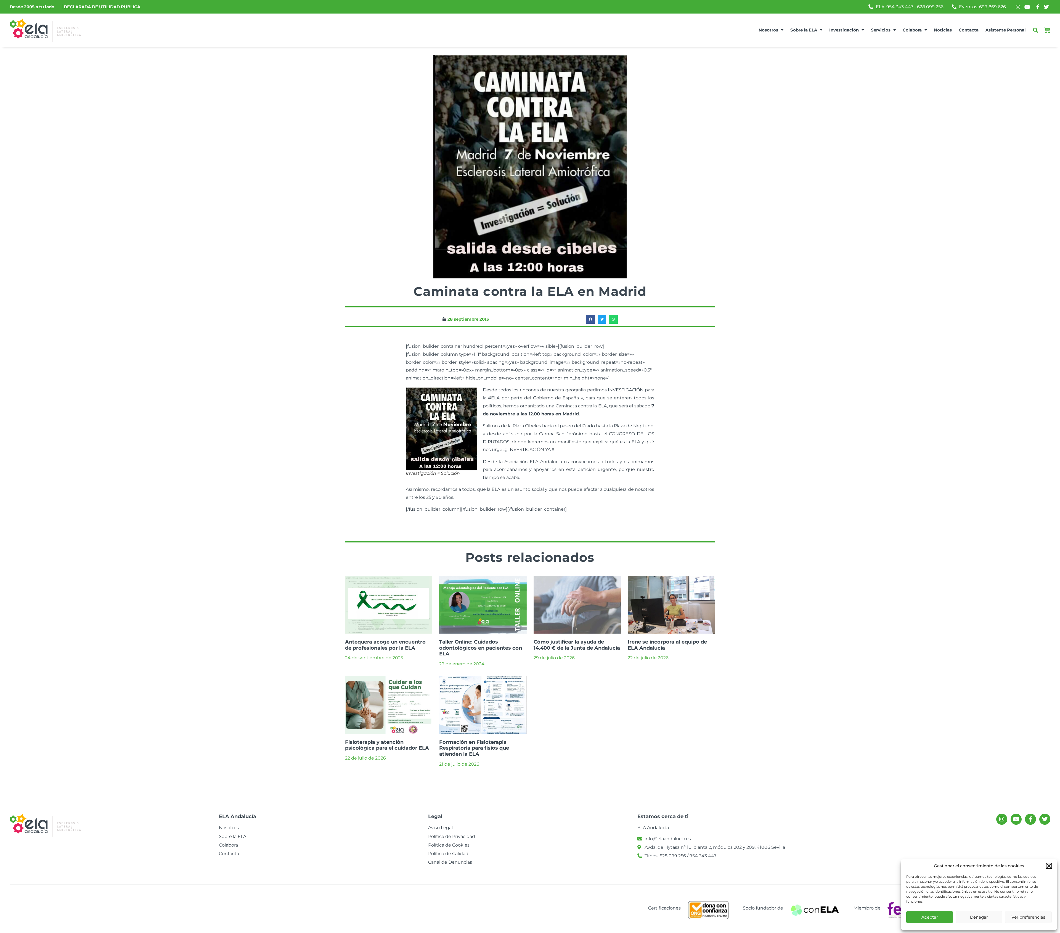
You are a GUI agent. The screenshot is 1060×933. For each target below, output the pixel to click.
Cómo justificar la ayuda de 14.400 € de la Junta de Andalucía (577, 645)
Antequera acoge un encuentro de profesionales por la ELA (385, 645)
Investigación (844, 30)
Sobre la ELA (803, 30)
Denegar (979, 917)
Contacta (969, 30)
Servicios (881, 30)
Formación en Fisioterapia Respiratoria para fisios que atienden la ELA (474, 748)
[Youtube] (1016, 819)
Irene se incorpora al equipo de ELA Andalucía (667, 645)
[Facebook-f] (1030, 819)
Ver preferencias (1028, 917)
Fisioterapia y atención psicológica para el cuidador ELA (387, 745)
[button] (1049, 866)
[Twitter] (1044, 819)
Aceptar (929, 917)
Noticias (943, 30)
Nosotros (768, 30)
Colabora (912, 30)
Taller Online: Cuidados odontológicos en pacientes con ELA (480, 648)
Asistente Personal (1005, 30)
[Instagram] (1001, 819)
